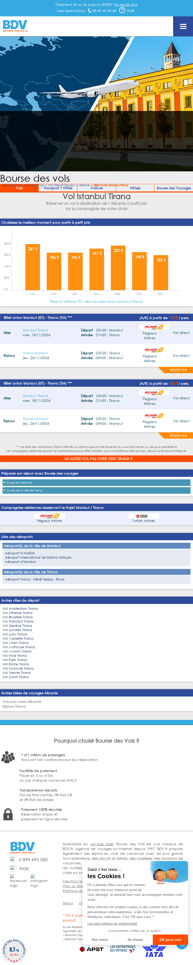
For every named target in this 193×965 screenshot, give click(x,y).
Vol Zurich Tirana (16, 677)
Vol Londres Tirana (17, 630)
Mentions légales (77, 881)
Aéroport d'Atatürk (20, 553)
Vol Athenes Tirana (17, 613)
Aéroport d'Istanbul (20, 562)
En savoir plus (126, 4)
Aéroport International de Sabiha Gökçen (38, 557)
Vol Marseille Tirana (18, 638)
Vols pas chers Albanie (22, 701)
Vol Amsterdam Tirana (20, 608)
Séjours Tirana (14, 706)
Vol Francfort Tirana (18, 621)
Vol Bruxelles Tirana (18, 617)
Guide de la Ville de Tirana (24, 490)
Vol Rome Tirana (16, 664)
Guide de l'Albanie (19, 483)
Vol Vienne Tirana (17, 673)
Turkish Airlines (143, 521)
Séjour (68, 903)
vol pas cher (102, 843)
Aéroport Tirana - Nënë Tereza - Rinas (34, 579)
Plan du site (73, 885)
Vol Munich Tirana (17, 651)
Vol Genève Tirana (17, 626)
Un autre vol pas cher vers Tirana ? (98, 458)
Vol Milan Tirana (15, 643)
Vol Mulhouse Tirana (19, 647)
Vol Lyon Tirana (15, 634)
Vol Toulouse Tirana (18, 668)
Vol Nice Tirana (15, 655)
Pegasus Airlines (49, 521)
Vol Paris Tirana (15, 660)
